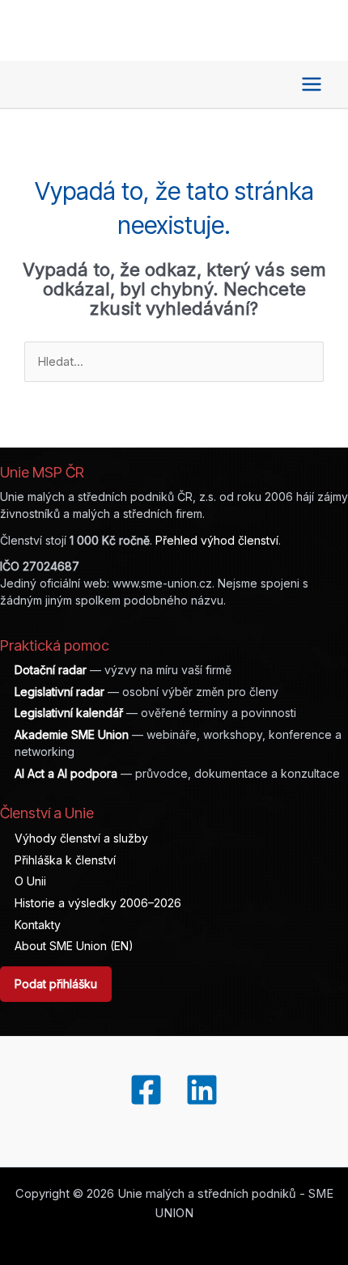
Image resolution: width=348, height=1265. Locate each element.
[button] (269, 84)
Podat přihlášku (56, 984)
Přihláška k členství (65, 860)
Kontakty (38, 925)
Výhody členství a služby (81, 838)
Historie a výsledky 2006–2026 (98, 903)
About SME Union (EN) (74, 946)
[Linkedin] (202, 1089)
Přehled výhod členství (216, 540)
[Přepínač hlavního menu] (311, 84)
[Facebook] (146, 1089)
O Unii (30, 881)
